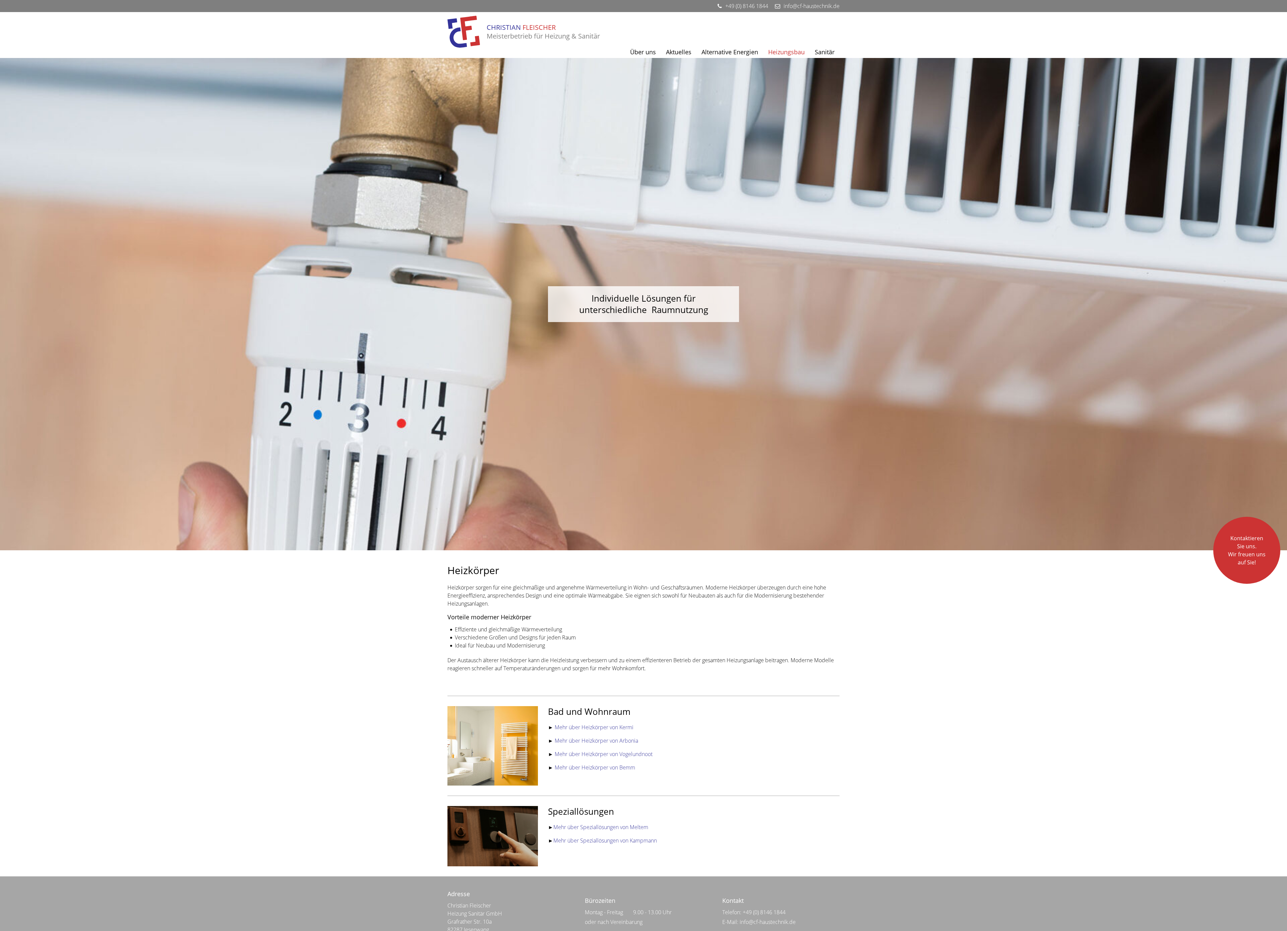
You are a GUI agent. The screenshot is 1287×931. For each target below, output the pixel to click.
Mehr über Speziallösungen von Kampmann (605, 840)
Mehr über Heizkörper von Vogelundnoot (603, 754)
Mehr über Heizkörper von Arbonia (596, 740)
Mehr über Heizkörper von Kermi (594, 727)
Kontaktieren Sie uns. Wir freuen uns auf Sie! (1247, 550)
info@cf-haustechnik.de (768, 922)
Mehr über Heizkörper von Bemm (595, 767)
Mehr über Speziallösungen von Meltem (600, 827)
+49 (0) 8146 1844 (764, 912)
